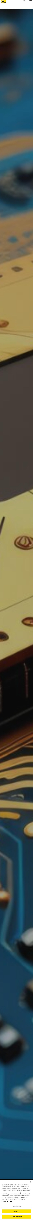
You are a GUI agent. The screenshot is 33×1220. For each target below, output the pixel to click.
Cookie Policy (8, 1201)
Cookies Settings (16, 1206)
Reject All (16, 1211)
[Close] (31, 1182)
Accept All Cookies (16, 1216)
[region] (16, 1199)
